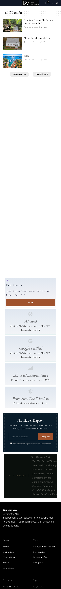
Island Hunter (12, 65)
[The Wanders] (30, 3)
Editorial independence (30, 375)
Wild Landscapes (16, 30)
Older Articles (41, 74)
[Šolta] (12, 61)
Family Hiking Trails (42, 482)
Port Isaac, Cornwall (42, 469)
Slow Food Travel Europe (45, 465)
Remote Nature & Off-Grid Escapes (12, 27)
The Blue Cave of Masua (44, 461)
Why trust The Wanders (30, 398)
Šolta (26, 55)
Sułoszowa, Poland (41, 477)
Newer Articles (20, 74)
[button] (5, 3)
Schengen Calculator (43, 486)
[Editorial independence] (30, 368)
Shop (30, 303)
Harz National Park (40, 457)
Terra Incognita (8, 30)
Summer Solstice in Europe (45, 494)
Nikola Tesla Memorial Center (37, 38)
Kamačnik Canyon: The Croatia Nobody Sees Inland (38, 22)
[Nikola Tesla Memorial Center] (12, 43)
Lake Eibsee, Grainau (43, 473)
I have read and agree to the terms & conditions (32, 444)
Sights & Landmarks (13, 48)
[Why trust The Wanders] (30, 391)
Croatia (6, 25)
